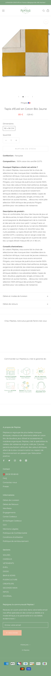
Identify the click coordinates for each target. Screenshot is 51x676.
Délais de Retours (10, 504)
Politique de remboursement (16, 541)
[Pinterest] (20, 460)
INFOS (6, 592)
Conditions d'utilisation (13, 537)
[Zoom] (46, 22)
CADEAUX (7, 559)
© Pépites (25, 650)
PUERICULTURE (10, 579)
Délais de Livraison (11, 500)
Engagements (9, 512)
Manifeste (7, 508)
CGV (5, 525)
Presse (6, 486)
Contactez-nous (10, 482)
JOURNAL (7, 596)
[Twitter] (9, 460)
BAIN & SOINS (9, 575)
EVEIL (5, 567)
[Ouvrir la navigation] (3, 11)
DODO (6, 571)
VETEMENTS (8, 563)
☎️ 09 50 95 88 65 (10, 474)
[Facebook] (4, 460)
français (24, 645)
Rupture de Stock (25, 149)
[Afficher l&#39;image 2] (25, 96)
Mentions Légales (10, 529)
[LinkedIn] (26, 460)
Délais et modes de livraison (15, 296)
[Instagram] (15, 460)
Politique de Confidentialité (15, 533)
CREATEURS (8, 584)
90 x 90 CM (9, 128)
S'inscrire (12, 633)
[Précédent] (18, 96)
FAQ (5, 478)
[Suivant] (32, 96)
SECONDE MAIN (10, 588)
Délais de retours (10, 304)
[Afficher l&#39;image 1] (23, 96)
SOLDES (6, 555)
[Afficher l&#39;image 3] (28, 96)
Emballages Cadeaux (12, 521)
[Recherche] (44, 11)
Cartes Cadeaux (10, 516)
